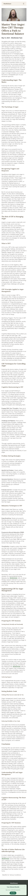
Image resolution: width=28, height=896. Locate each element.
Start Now (13, 892)
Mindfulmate (7, 3)
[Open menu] (23, 4)
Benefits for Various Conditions (11, 875)
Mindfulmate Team (16, 38)
